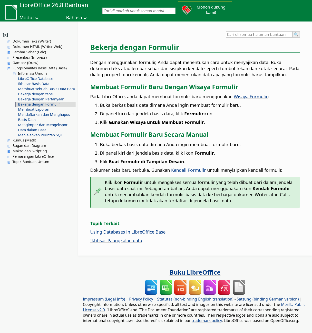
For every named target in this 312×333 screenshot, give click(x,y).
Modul (27, 17)
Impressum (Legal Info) (104, 299)
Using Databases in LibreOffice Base (128, 232)
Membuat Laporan (33, 109)
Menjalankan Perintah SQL (40, 134)
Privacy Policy (141, 299)
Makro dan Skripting (29, 150)
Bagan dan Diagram (29, 145)
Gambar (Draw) (25, 62)
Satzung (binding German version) (268, 299)
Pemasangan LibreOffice (33, 156)
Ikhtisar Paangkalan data (116, 240)
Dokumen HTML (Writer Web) (37, 46)
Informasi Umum (32, 73)
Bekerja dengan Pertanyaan (41, 99)
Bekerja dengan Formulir (39, 104)
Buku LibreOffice (195, 272)
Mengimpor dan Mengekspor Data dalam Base (43, 127)
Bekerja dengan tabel (36, 93)
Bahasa (74, 17)
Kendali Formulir (188, 170)
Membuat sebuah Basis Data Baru (46, 88)
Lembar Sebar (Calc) (29, 51)
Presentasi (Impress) (29, 57)
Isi (5, 35)
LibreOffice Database (35, 78)
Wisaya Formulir (251, 96)
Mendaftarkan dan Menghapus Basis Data (44, 117)
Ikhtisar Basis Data (33, 83)
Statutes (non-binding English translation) (195, 299)
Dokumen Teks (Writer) (31, 41)
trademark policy (207, 320)
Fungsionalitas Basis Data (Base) (39, 67)
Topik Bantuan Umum (30, 161)
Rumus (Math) (24, 140)
